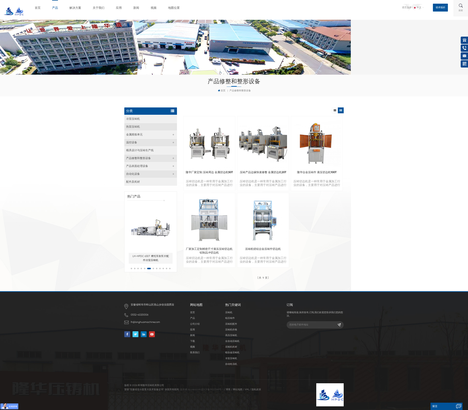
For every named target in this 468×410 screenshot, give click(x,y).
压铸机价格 (231, 330)
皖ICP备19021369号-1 (212, 389)
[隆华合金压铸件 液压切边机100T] (317, 144)
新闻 (136, 8)
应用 (119, 8)
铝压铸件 (230, 318)
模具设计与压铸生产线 (140, 150)
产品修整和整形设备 (240, 91)
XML (247, 389)
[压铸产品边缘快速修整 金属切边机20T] (263, 144)
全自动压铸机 (232, 341)
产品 (55, 8)
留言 (434, 406)
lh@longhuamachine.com (145, 322)
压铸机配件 (231, 324)
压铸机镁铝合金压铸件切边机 (263, 249)
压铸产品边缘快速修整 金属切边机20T (263, 172)
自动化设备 (133, 174)
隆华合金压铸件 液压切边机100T (317, 172)
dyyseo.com (194, 389)
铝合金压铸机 (232, 352)
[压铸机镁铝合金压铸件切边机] (263, 221)
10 (163, 268)
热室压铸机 (133, 126)
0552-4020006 (139, 315)
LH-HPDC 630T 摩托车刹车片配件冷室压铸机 (151, 258)
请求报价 (440, 7)
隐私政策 (256, 389)
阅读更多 (315, 206)
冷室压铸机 (133, 119)
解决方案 (75, 8)
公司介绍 (195, 324)
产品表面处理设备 (137, 166)
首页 (38, 8)
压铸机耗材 (231, 347)
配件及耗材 (133, 181)
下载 (192, 341)
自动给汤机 (231, 364)
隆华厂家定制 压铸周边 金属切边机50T (209, 172)
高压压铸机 (231, 335)
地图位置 (174, 8)
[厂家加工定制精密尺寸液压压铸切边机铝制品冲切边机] (209, 221)
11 (166, 268)
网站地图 (237, 389)
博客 (228, 389)
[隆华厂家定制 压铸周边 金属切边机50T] (209, 144)
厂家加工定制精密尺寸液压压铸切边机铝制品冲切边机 (209, 251)
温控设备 (131, 142)
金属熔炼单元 (134, 134)
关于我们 (98, 8)
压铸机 (228, 312)
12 (170, 268)
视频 (153, 8)
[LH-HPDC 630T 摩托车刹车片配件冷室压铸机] (151, 228)
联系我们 (195, 352)
